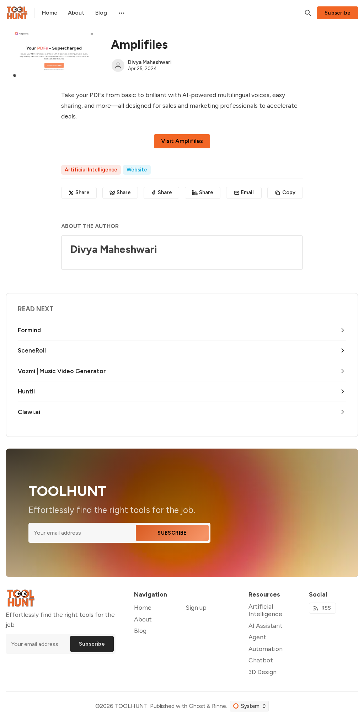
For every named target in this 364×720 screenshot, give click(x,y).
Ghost (197, 706)
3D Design (262, 672)
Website (137, 169)
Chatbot (260, 660)
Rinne (219, 706)
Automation (265, 648)
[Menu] (120, 13)
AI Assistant (265, 625)
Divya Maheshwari (150, 62)
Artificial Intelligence (91, 169)
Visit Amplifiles (182, 140)
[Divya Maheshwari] (118, 65)
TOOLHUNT (131, 706)
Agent (257, 637)
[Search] (307, 12)
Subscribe (338, 13)
